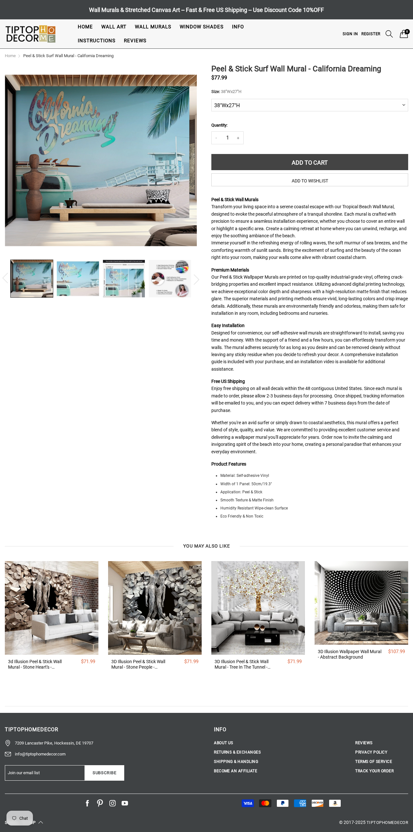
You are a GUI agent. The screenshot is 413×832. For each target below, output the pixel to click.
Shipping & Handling (236, 761)
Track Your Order (374, 771)
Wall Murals (153, 27)
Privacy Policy (371, 752)
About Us (223, 743)
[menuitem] (85, 27)
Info (238, 27)
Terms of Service (373, 761)
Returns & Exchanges (237, 752)
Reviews (135, 41)
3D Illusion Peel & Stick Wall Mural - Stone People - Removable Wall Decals (138, 664)
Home (85, 27)
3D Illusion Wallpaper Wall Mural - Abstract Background (349, 654)
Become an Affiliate (235, 771)
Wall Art (113, 27)
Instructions (97, 41)
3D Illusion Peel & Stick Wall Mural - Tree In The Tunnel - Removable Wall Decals (241, 664)
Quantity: (219, 125)
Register (370, 34)
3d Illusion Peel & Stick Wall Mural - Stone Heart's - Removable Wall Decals (35, 664)
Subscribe (104, 772)
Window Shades (202, 27)
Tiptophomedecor (387, 822)
